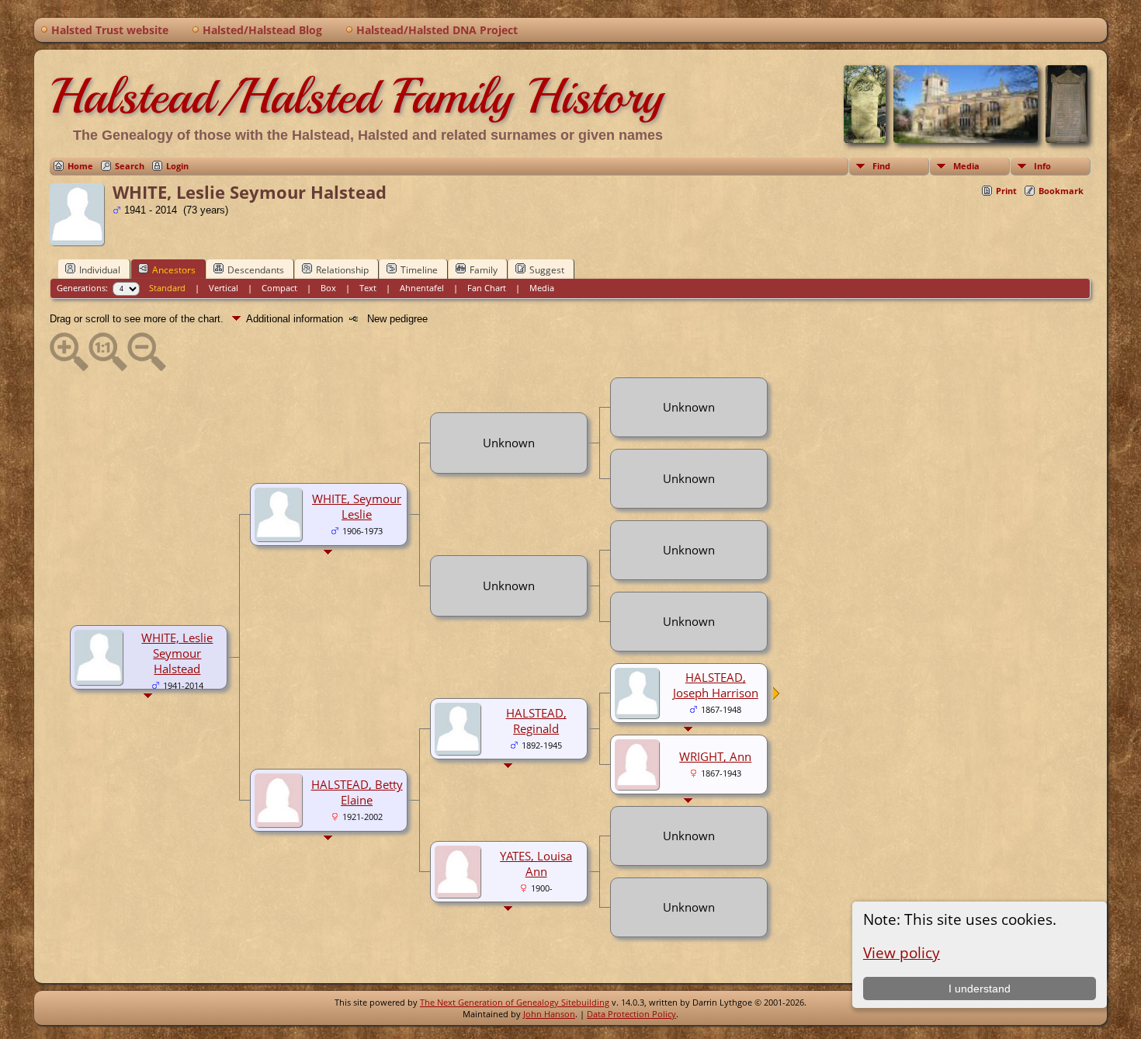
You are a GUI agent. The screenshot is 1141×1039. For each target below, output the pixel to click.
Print (1006, 190)
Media (966, 166)
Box (328, 288)
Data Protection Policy (631, 1014)
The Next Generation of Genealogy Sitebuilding (514, 1002)
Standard (167, 288)
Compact (279, 288)
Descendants (255, 269)
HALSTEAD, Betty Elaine (357, 792)
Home (80, 166)
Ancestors (174, 269)
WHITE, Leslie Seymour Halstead (177, 653)
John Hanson (549, 1014)
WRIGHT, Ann (715, 756)
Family (484, 269)
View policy (901, 952)
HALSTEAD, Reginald (536, 720)
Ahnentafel (422, 288)
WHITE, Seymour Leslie (356, 506)
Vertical (223, 288)
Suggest (546, 269)
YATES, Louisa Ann (536, 863)
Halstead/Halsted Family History (356, 96)
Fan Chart (486, 288)
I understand (980, 988)
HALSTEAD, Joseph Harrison (715, 684)
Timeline (419, 269)
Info (1042, 166)
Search (129, 166)
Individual (99, 269)
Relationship (342, 269)
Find (881, 166)
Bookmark (1061, 190)
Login (177, 166)
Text (367, 288)
